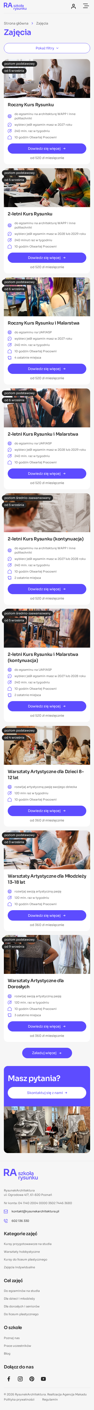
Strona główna (16, 23)
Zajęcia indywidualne (19, 1267)
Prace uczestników (17, 1346)
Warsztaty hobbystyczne (22, 1251)
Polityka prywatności (19, 1399)
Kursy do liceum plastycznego (25, 1259)
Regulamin (50, 1399)
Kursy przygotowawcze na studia (28, 1244)
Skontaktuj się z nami (45, 1093)
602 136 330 (20, 1221)
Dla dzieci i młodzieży (19, 1298)
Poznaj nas (12, 1338)
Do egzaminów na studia (22, 1291)
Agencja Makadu (74, 1394)
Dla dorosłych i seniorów (22, 1306)
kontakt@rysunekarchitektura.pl (35, 1211)
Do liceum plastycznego (21, 1314)
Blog (7, 1353)
